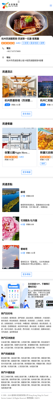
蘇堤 (23, 192)
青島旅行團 (25, 385)
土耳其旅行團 (23, 367)
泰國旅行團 (35, 342)
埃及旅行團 (25, 358)
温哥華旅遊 (13, 332)
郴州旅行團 (45, 385)
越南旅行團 (8, 345)
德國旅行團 (35, 361)
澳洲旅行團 (15, 358)
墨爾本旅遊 (45, 329)
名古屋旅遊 (35, 329)
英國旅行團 (25, 361)
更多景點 (27, 274)
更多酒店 (27, 114)
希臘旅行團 (40, 364)
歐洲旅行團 (5, 358)
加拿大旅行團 (18, 364)
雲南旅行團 (5, 382)
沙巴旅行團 (8, 348)
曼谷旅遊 (29, 318)
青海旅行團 (35, 385)
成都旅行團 (15, 385)
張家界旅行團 (14, 380)
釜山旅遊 (17, 329)
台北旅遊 (4, 318)
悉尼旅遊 (26, 329)
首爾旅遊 (37, 318)
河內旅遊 (4, 332)
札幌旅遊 (41, 326)
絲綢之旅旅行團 (20, 377)
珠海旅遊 (31, 321)
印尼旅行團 (18, 348)
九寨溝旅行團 (33, 377)
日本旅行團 (5, 342)
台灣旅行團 (25, 342)
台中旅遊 (17, 324)
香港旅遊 (12, 318)
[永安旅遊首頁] (10, 5)
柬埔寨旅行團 (33, 345)
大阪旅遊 (46, 318)
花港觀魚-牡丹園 (29, 220)
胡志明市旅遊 (23, 326)
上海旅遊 (39, 321)
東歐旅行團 (45, 358)
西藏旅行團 (44, 377)
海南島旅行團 (6, 388)
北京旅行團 (25, 380)
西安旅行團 (45, 382)
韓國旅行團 (15, 342)
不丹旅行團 (40, 348)
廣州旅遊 (33, 326)
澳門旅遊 (21, 318)
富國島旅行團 (29, 348)
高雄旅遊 (23, 321)
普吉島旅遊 (43, 324)
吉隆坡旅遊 (8, 324)
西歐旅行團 (5, 361)
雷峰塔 (24, 249)
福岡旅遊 (34, 324)
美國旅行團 (15, 361)
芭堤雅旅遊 (12, 326)
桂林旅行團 (35, 380)
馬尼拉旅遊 (8, 329)
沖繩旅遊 (26, 324)
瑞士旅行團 (45, 361)
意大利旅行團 (6, 364)
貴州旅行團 (15, 382)
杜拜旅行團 (12, 367)
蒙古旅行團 (45, 380)
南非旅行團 (35, 358)
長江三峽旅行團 (7, 377)
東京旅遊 (4, 321)
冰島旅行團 (34, 367)
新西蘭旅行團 (30, 364)
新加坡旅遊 (13, 321)
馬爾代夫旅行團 (20, 345)
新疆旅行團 (35, 382)
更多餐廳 (27, 172)
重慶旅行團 (25, 382)
